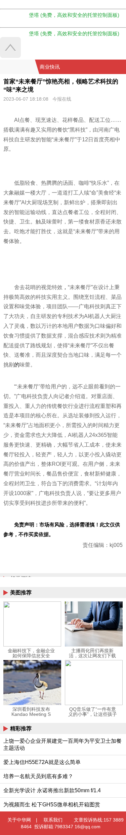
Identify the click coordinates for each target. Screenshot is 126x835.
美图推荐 (21, 592)
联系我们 (53, 820)
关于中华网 (19, 820)
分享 (120, 67)
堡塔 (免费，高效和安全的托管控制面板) (74, 15)
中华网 (17, 67)
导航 (112, 67)
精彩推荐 (21, 728)
